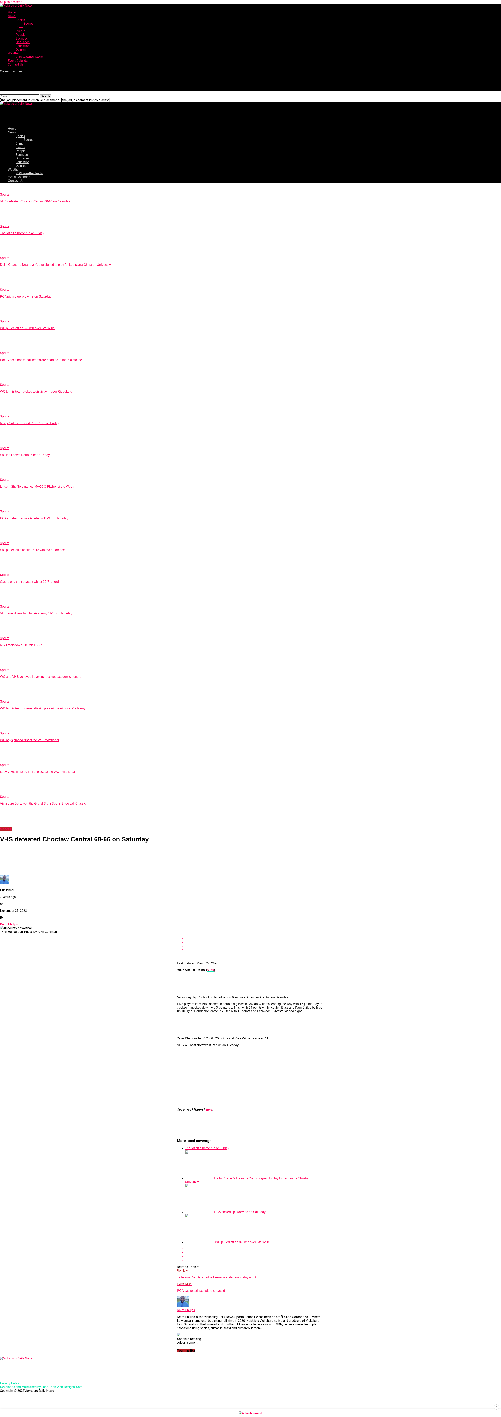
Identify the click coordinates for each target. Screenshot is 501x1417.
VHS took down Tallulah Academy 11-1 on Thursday (36, 613)
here (209, 1109)
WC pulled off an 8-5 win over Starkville (27, 328)
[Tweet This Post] (254, 212)
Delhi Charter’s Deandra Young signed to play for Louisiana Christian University (55, 264)
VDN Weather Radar (29, 57)
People (21, 35)
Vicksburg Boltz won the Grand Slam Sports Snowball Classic (43, 803)
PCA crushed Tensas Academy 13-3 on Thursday (34, 518)
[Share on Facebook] (254, 208)
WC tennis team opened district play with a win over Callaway (42, 708)
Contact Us (15, 64)
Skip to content (11, 2)
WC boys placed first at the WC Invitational (29, 740)
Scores (28, 23)
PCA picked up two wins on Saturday (25, 296)
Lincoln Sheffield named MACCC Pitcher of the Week (37, 486)
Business (22, 38)
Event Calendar (18, 61)
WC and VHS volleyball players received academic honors (40, 676)
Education (22, 46)
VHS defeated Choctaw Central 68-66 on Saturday (35, 201)
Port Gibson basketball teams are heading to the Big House (41, 359)
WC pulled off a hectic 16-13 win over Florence (32, 550)
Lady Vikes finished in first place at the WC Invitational (37, 771)
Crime (19, 27)
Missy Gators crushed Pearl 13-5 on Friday (29, 423)
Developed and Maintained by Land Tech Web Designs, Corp (41, 1387)
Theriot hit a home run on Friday (22, 233)
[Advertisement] (250, 1077)
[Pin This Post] (254, 216)
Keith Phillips (9, 924)
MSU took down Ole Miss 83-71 (22, 645)
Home (12, 12)
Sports (20, 20)
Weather (14, 53)
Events (20, 31)
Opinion (21, 49)
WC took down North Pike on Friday (25, 455)
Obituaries (23, 42)
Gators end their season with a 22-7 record (29, 581)
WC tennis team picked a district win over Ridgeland (36, 391)
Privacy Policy (10, 1383)
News (12, 16)
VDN (210, 970)
